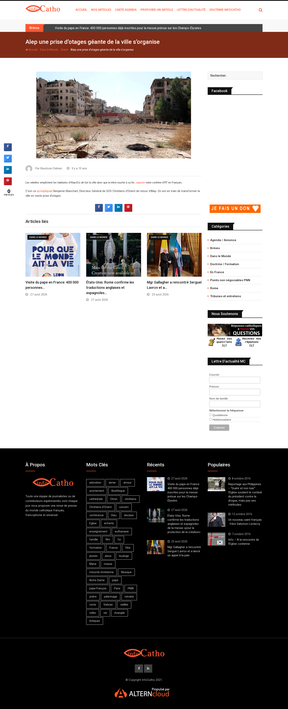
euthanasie (122, 531)
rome (92, 604)
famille (93, 539)
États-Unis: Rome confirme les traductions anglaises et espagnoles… (110, 287)
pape (115, 580)
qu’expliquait (45, 191)
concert (124, 507)
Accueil (81, 10)
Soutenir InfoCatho (225, 10)
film (107, 539)
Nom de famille (218, 398)
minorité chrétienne (101, 572)
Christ (113, 499)
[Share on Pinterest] (128, 211)
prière (93, 596)
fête (127, 547)
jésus (108, 555)
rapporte (141, 182)
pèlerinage (110, 596)
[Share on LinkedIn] (8, 173)
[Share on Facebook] (99, 211)
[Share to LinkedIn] (118, 211)
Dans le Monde (49, 49)
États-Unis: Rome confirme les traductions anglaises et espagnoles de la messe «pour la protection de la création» (184, 524)
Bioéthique (118, 490)
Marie (92, 563)
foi (119, 539)
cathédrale (96, 499)
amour (127, 482)
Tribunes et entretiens (225, 296)
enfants (109, 523)
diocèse (129, 515)
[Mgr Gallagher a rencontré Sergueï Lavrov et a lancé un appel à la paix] (156, 547)
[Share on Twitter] (109, 211)
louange (124, 555)
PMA (131, 588)
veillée (124, 604)
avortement (96, 490)
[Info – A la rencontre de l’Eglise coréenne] (216, 539)
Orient (64, 49)
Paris (117, 588)
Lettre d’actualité (191, 10)
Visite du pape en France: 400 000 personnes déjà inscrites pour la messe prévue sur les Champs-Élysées (128, 28)
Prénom (214, 386)
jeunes (93, 555)
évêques (94, 620)
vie (105, 612)
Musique (126, 572)
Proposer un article (156, 10)
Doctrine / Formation (224, 264)
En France (217, 272)
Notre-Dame (97, 580)
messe (108, 563)
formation (95, 547)
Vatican (108, 604)
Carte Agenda (126, 10)
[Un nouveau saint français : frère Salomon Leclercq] (216, 520)
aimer (112, 482)
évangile (119, 612)
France (113, 547)
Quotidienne (220, 415)
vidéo (92, 612)
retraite (129, 596)
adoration (95, 482)
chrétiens (130, 499)
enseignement (98, 531)
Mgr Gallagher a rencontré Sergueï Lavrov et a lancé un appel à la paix (184, 551)
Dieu (114, 515)
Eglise (93, 523)
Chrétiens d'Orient (100, 507)
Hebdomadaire (221, 419)
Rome (214, 288)
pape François (98, 588)
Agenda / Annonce (223, 240)
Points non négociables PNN (230, 280)
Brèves (215, 248)
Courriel (214, 374)
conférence (96, 515)
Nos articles (101, 10)
